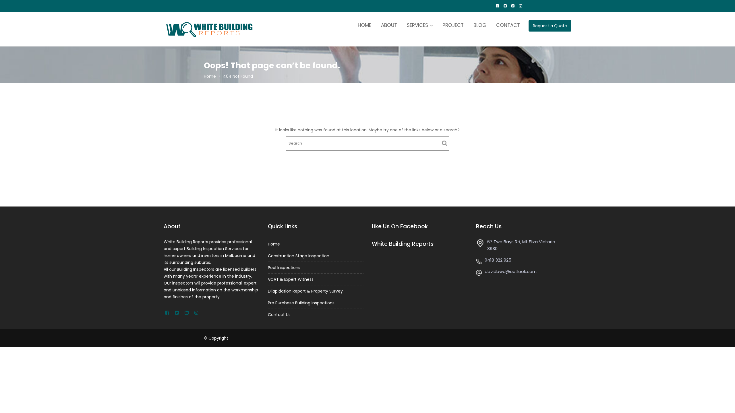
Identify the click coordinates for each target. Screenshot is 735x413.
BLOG (479, 25)
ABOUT (389, 25)
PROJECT (453, 25)
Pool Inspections (284, 267)
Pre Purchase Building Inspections (301, 303)
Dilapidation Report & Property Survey (305, 291)
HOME (364, 25)
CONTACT (508, 25)
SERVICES (417, 25)
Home (274, 244)
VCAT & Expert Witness (291, 279)
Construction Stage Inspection (298, 256)
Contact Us (279, 314)
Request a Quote (550, 26)
